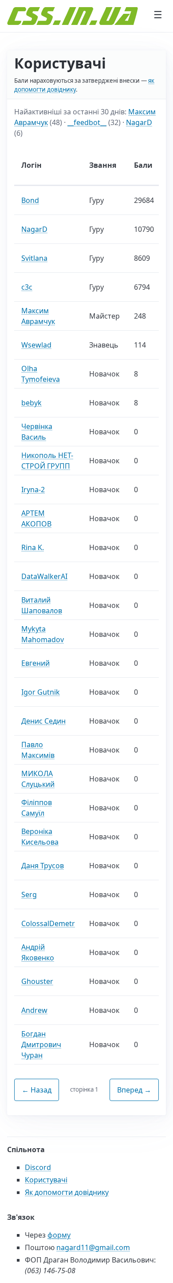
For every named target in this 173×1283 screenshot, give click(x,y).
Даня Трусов (42, 865)
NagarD (139, 122)
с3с (26, 287)
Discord (38, 1167)
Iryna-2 (33, 489)
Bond (30, 200)
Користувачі (46, 1180)
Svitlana (34, 258)
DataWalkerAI (44, 576)
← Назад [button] (36, 1090)
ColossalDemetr (48, 923)
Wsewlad (36, 345)
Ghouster (37, 981)
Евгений (35, 663)
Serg (29, 894)
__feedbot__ (86, 122)
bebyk (31, 403)
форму (59, 1235)
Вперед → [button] (134, 1090)
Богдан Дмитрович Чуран (41, 1044)
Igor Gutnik (40, 692)
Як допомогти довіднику (67, 1192)
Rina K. (32, 547)
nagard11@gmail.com (93, 1247)
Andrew (34, 1010)
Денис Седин (43, 721)
